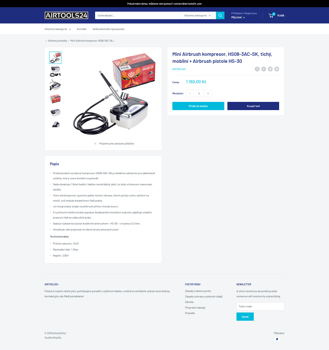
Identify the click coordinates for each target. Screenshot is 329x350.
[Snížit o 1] (208, 93)
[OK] (220, 15)
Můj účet (236, 17)
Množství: (178, 93)
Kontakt (82, 28)
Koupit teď (253, 106)
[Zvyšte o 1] (189, 93)
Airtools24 (179, 69)
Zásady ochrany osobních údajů (204, 296)
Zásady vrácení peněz (198, 290)
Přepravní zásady (195, 307)
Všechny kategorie (56, 28)
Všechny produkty (57, 40)
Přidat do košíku (198, 106)
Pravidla (190, 313)
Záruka (189, 301)
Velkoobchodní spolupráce (109, 28)
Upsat (245, 316)
